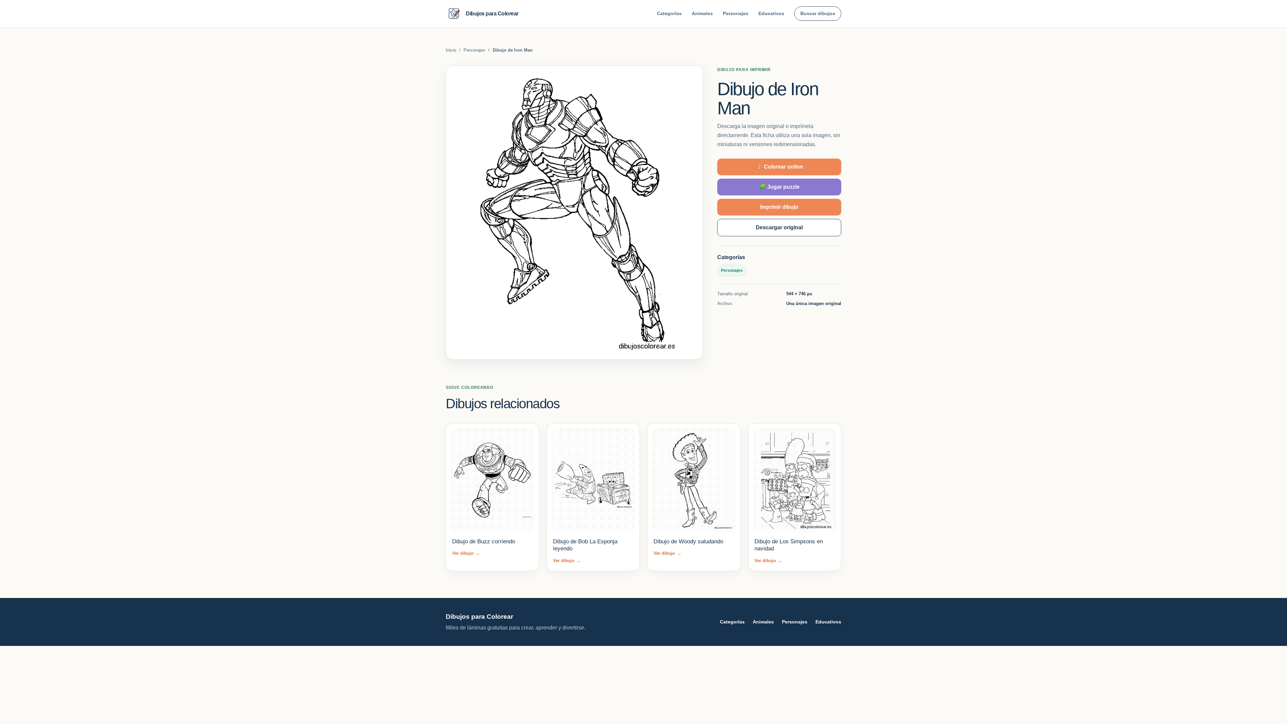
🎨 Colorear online (779, 167)
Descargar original (779, 227)
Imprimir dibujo (779, 207)
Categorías (669, 13)
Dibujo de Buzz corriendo (483, 541)
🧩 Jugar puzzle (779, 187)
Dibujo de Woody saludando (688, 541)
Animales (702, 13)
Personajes (735, 13)
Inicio (451, 50)
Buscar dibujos (817, 13)
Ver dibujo (466, 553)
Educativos (771, 13)
